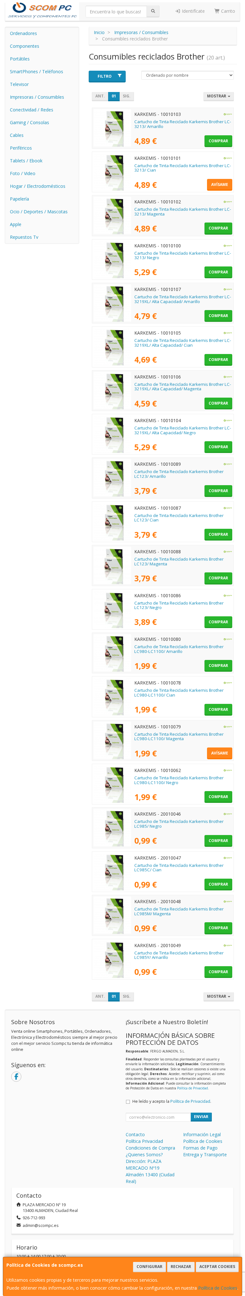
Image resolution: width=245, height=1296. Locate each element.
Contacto (135, 1134)
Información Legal (202, 1134)
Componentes (24, 46)
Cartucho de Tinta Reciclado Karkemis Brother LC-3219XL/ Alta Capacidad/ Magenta (182, 386)
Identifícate (193, 11)
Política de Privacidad (192, 1088)
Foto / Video (22, 173)
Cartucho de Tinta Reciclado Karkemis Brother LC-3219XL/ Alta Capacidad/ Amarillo (182, 299)
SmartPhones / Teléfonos (36, 71)
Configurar (149, 1266)
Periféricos (21, 148)
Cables (17, 135)
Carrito (227, 11)
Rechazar (181, 1266)
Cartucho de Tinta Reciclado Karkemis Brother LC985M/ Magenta (179, 911)
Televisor (19, 84)
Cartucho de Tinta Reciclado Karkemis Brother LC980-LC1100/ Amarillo (179, 649)
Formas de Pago (200, 1148)
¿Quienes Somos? (144, 1154)
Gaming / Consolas (29, 122)
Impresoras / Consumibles (37, 97)
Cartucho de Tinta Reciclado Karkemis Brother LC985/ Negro (179, 823)
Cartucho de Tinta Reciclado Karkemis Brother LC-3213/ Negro (182, 255)
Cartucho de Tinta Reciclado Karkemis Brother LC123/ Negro (179, 605)
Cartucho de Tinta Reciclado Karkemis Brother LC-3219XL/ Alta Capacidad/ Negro (182, 430)
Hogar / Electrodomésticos (37, 186)
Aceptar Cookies (217, 1266)
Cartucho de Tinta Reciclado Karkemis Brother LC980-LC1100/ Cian (179, 692)
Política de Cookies (217, 1288)
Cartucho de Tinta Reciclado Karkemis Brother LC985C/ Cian (179, 867)
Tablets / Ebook (26, 161)
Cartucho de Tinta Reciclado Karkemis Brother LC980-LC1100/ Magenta (179, 736)
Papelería (19, 199)
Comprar (218, 141)
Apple (15, 224)
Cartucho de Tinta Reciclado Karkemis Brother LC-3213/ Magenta (182, 211)
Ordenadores (23, 33)
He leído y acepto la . (171, 1101)
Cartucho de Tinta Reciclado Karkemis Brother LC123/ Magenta (179, 561)
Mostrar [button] (217, 96)
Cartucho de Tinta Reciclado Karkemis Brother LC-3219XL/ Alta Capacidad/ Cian (182, 342)
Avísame (219, 184)
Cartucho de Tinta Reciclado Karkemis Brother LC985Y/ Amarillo (179, 955)
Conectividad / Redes (31, 110)
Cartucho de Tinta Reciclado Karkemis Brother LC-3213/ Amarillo (182, 124)
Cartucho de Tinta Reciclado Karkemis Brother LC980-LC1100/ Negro (179, 780)
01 (114, 96)
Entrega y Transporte (205, 1154)
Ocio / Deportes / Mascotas (39, 212)
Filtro (105, 76)
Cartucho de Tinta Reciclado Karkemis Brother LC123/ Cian (179, 518)
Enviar (201, 1116)
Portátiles (20, 59)
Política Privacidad (144, 1141)
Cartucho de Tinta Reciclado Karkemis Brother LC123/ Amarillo (179, 474)
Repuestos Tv (24, 237)
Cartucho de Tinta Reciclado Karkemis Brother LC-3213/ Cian (182, 168)
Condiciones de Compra (150, 1148)
